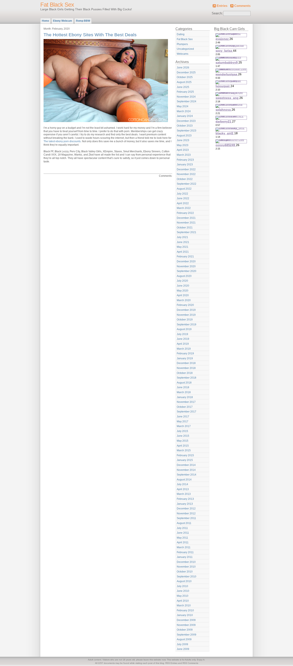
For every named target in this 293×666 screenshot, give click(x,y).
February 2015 (185, 455)
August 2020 (184, 276)
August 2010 (184, 581)
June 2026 (183, 67)
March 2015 (184, 450)
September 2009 (186, 634)
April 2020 (183, 295)
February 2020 (185, 305)
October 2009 (185, 629)
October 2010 (185, 571)
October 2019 (185, 319)
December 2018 (186, 363)
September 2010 (186, 576)
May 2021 (182, 246)
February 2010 (185, 610)
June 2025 (183, 87)
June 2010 (183, 590)
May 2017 (182, 421)
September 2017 (186, 411)
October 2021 (185, 227)
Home (45, 20)
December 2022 (186, 169)
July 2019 (182, 334)
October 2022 (185, 179)
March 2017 (184, 426)
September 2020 (186, 271)
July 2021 (182, 237)
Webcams (182, 53)
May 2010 (182, 595)
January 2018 (185, 397)
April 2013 (183, 489)
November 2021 (186, 222)
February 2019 (185, 353)
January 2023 (185, 164)
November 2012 (186, 513)
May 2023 (182, 145)
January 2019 (185, 358)
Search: (217, 13)
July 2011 (182, 528)
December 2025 (186, 72)
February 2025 (185, 91)
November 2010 (186, 566)
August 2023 (184, 135)
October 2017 (185, 406)
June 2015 (183, 435)
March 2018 (184, 392)
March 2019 (184, 348)
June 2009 (183, 649)
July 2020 (182, 280)
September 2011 (186, 518)
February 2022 (185, 212)
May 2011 (182, 537)
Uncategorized (185, 48)
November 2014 (186, 469)
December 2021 (186, 217)
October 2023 (185, 125)
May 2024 (182, 106)
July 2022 (182, 193)
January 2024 (185, 116)
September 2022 (186, 183)
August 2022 (184, 188)
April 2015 (183, 445)
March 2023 (184, 154)
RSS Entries (171, 663)
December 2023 (186, 120)
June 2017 (183, 416)
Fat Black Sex (57, 5)
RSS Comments (190, 663)
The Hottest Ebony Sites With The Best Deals (90, 34)
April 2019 (183, 343)
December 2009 (186, 620)
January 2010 (185, 615)
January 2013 (185, 503)
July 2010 (182, 586)
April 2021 (183, 251)
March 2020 (184, 300)
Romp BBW (83, 20)
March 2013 (184, 493)
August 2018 (184, 382)
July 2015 (182, 431)
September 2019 (186, 324)
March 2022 (184, 208)
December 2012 (186, 508)
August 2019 (184, 329)
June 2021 (183, 242)
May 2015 (182, 440)
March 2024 (184, 111)
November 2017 (186, 401)
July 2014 (182, 484)
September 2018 (186, 377)
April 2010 (183, 600)
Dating (180, 34)
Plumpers (182, 44)
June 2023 (183, 140)
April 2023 (183, 149)
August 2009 (184, 639)
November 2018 (186, 368)
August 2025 (184, 82)
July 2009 (182, 644)
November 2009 (186, 625)
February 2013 (185, 498)
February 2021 (185, 256)
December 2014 (186, 465)
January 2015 (185, 460)
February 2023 (185, 159)
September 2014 (186, 474)
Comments (242, 6)
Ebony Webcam (62, 20)
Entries (222, 6)
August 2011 (184, 523)
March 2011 (183, 547)
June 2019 (183, 338)
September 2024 (186, 101)
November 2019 (186, 314)
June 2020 (183, 285)
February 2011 (185, 552)
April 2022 (183, 203)
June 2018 (183, 387)
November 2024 (186, 96)
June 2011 (183, 532)
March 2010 (184, 605)
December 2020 (186, 261)
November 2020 (186, 266)
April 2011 (183, 542)
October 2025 (185, 77)
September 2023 (186, 130)
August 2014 (184, 479)
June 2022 (183, 198)
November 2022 (186, 174)
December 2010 (186, 561)
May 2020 (182, 290)
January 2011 (185, 557)
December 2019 (186, 309)
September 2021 (186, 232)
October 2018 (185, 373)
